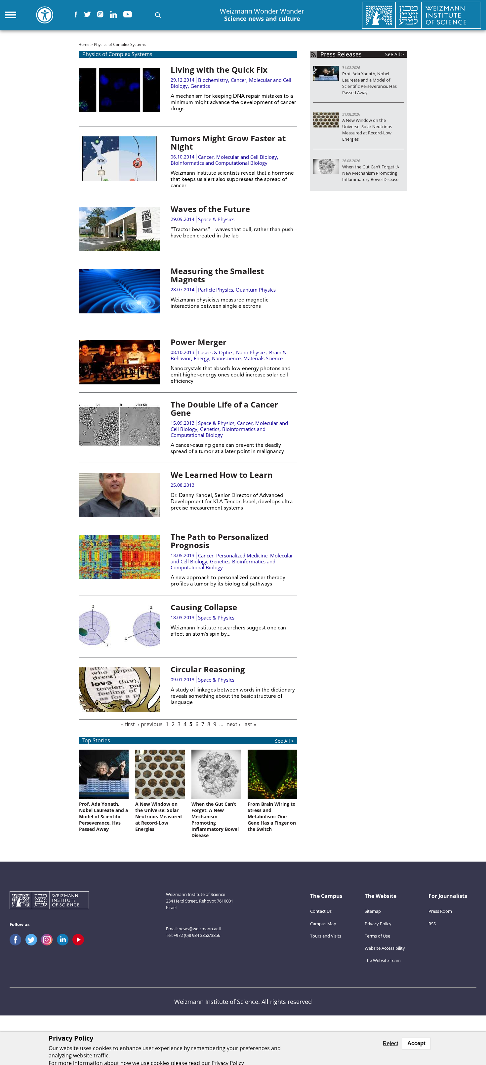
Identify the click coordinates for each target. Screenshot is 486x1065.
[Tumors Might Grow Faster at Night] (119, 158)
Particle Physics (215, 289)
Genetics (200, 86)
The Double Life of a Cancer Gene (224, 408)
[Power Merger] (119, 362)
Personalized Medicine (241, 555)
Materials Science (263, 358)
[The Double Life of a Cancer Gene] (119, 425)
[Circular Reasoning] (119, 689)
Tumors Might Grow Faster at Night (228, 142)
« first (128, 724)
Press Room (440, 911)
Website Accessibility (385, 948)
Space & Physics (216, 219)
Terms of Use (377, 936)
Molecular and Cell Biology (246, 157)
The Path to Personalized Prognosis (219, 540)
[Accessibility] (44, 14)
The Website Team (383, 960)
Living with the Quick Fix (219, 69)
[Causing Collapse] (119, 627)
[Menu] (10, 15)
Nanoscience (226, 358)
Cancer (238, 80)
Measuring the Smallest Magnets (217, 275)
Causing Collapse (204, 607)
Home (84, 44)
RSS (432, 924)
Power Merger (198, 342)
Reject (390, 1043)
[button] (158, 15)
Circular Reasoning (208, 669)
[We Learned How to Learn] (119, 495)
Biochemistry (213, 80)
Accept (416, 1043)
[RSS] (313, 54)
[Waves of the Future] (119, 229)
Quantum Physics (256, 289)
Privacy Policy (378, 924)
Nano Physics (251, 352)
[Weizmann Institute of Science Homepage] (421, 15)
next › (233, 724)
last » (249, 724)
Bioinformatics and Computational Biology (219, 163)
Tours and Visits (325, 936)
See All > (284, 741)
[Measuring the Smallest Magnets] (119, 291)
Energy (201, 358)
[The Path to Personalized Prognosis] (119, 557)
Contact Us (321, 911)
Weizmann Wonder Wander (262, 15)
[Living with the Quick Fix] (119, 90)
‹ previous (150, 724)
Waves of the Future (210, 208)
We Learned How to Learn (222, 474)
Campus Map (323, 924)
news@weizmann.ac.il (200, 929)
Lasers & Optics (215, 352)
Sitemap (373, 911)
